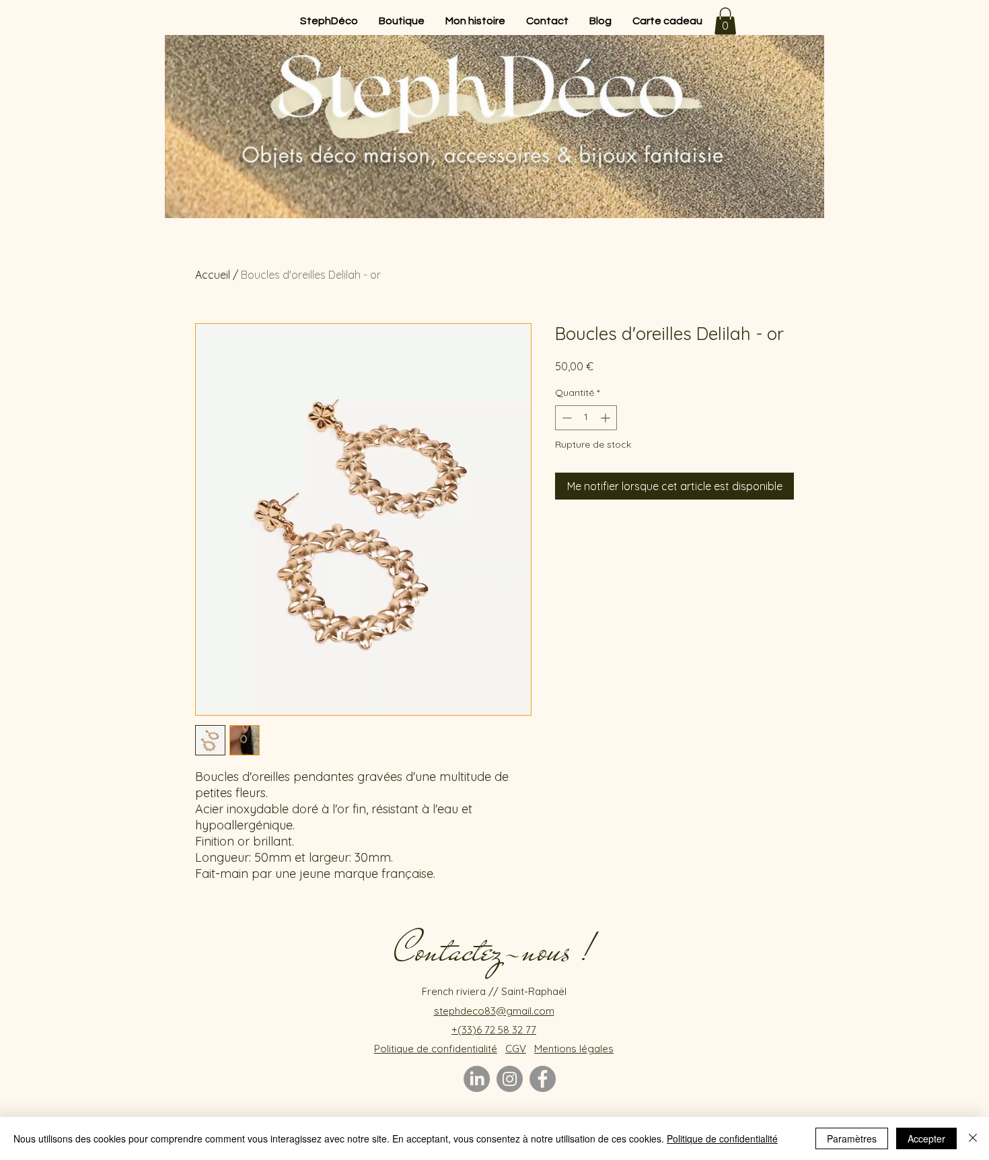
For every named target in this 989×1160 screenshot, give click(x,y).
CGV (515, 1048)
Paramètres (852, 1138)
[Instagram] (510, 1079)
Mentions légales (574, 1048)
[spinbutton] (586, 418)
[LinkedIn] (477, 1079)
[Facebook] (542, 1079)
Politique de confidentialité (722, 1138)
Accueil (212, 274)
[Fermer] (973, 1138)
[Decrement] (565, 418)
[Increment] (606, 418)
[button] (725, 21)
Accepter (926, 1138)
